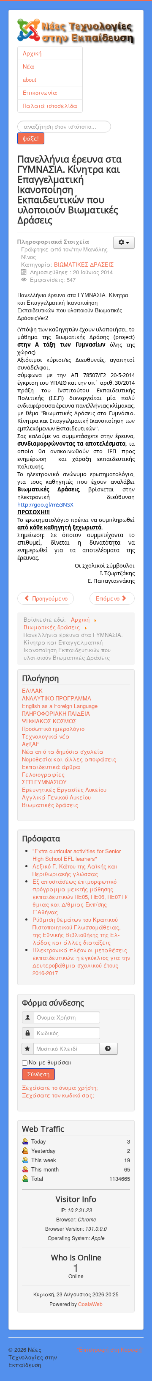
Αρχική (32, 53)
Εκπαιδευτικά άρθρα (51, 767)
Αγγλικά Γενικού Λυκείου (56, 797)
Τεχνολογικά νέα (46, 736)
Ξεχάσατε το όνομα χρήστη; (60, 1087)
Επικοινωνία (40, 92)
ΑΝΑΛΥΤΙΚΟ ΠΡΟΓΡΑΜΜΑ (56, 698)
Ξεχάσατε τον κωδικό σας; (58, 1095)
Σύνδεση (38, 1074)
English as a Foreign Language (60, 706)
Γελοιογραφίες (43, 774)
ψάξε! (31, 138)
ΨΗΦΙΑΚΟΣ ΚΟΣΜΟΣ (49, 721)
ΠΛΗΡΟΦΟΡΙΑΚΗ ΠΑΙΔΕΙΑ (56, 713)
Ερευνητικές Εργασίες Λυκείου (64, 790)
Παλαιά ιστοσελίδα (50, 106)
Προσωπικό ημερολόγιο (53, 729)
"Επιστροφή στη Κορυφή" (110, 1349)
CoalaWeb (90, 1303)
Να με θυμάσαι (50, 1062)
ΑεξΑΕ (31, 744)
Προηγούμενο (49, 598)
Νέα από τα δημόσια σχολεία (62, 751)
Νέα (28, 66)
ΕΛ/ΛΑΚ (32, 691)
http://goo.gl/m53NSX (45, 504)
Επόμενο (108, 598)
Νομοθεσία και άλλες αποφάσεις (69, 759)
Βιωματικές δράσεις (50, 805)
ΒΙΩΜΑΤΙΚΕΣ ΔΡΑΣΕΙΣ (84, 264)
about (29, 79)
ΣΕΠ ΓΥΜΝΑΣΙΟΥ (44, 782)
